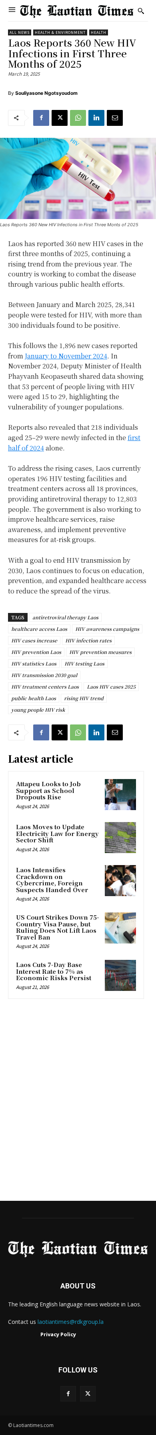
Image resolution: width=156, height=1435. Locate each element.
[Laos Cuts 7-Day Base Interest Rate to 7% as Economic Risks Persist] (120, 975)
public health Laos (33, 698)
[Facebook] (41, 118)
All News (20, 32)
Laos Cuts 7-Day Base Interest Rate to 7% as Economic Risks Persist (53, 971)
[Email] (115, 118)
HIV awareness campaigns (107, 628)
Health (98, 32)
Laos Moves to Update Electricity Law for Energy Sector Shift (57, 833)
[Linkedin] (96, 118)
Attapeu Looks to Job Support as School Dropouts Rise (48, 790)
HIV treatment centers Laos (45, 686)
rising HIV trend (84, 698)
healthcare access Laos (39, 628)
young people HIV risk (38, 709)
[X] (60, 118)
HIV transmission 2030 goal (44, 674)
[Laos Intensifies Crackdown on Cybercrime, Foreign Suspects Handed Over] (120, 880)
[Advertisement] (78, 1102)
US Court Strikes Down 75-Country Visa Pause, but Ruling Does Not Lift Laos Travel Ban (57, 927)
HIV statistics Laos (33, 663)
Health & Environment (60, 32)
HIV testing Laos (84, 663)
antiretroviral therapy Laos (65, 617)
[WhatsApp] (78, 118)
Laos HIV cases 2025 (111, 686)
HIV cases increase (34, 640)
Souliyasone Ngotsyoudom (46, 93)
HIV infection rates (88, 640)
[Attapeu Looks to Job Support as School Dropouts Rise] (120, 794)
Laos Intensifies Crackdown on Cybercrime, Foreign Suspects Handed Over (52, 879)
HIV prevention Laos (36, 651)
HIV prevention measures (100, 651)
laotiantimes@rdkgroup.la (71, 1321)
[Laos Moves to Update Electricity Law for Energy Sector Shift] (120, 837)
